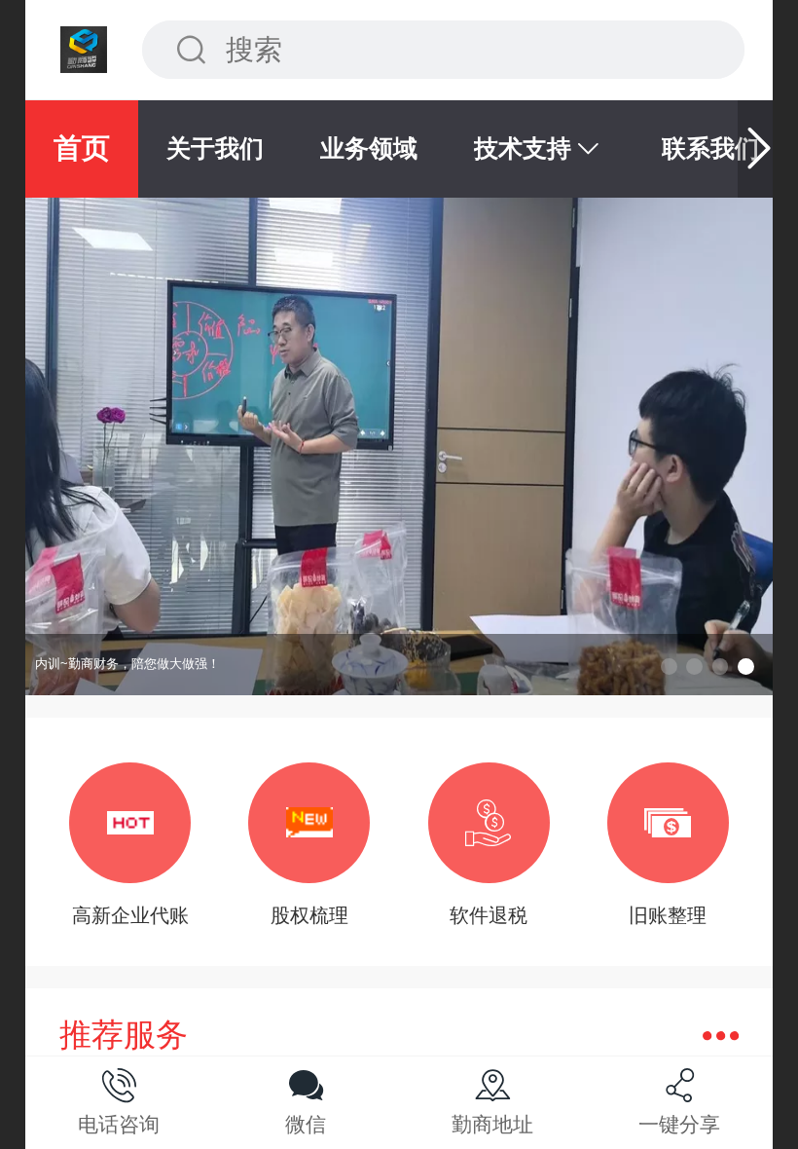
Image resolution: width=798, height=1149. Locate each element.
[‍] (721, 1036)
